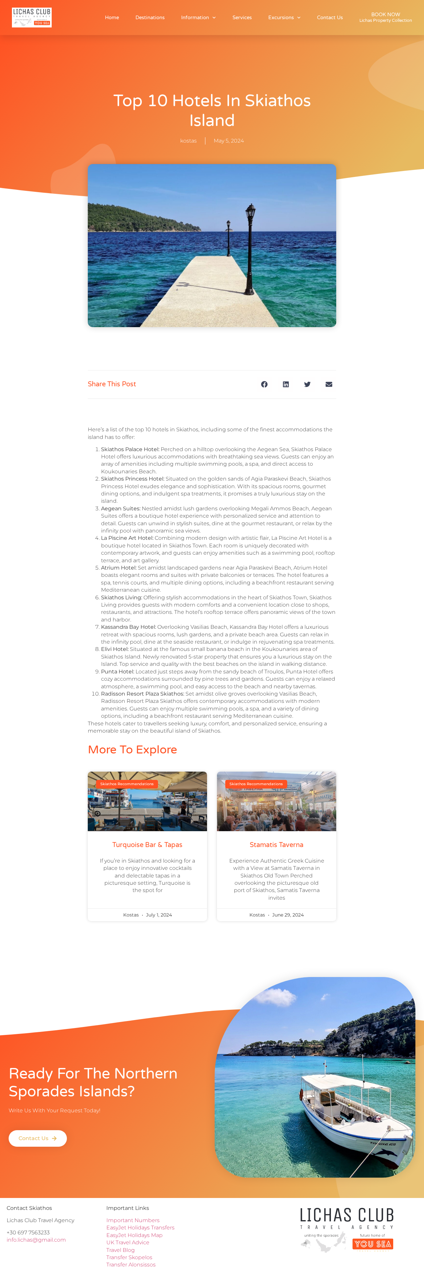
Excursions (281, 18)
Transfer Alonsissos (131, 1264)
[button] (264, 384)
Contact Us (330, 18)
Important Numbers (133, 1220)
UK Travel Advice (127, 1242)
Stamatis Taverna (276, 845)
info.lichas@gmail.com (36, 1240)
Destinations (150, 18)
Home (112, 18)
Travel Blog (120, 1250)
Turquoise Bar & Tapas (147, 845)
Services (242, 18)
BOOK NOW (385, 17)
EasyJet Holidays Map (134, 1235)
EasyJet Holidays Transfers (140, 1227)
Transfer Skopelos (130, 1257)
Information (195, 18)
